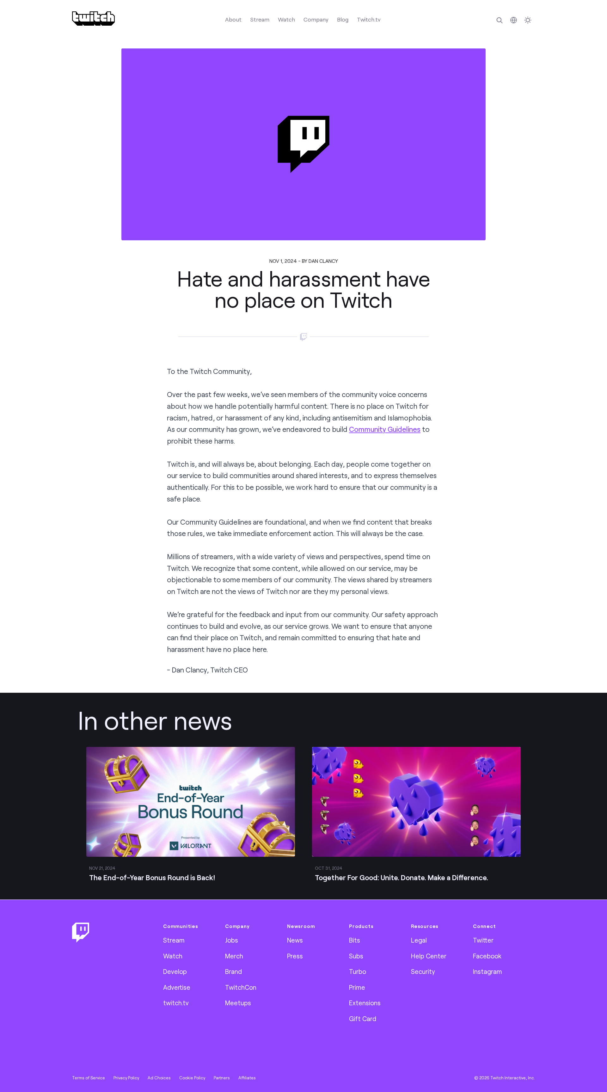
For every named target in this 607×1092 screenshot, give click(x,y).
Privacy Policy (126, 1077)
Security (423, 971)
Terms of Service (88, 1077)
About (233, 19)
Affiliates (247, 1077)
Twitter (483, 940)
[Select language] (513, 20)
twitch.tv (176, 1003)
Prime (357, 987)
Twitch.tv (369, 19)
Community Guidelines (384, 429)
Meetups (238, 1003)
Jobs (231, 940)
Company (316, 19)
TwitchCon (240, 987)
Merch (234, 956)
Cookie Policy (192, 1077)
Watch (286, 19)
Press (295, 956)
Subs (356, 956)
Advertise (176, 987)
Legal (419, 940)
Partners (222, 1077)
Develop (175, 971)
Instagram (487, 971)
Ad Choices (159, 1077)
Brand (233, 971)
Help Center (428, 956)
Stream (259, 19)
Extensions (365, 1003)
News (295, 940)
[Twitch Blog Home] (93, 18)
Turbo (357, 971)
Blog (342, 19)
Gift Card (362, 1018)
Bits (354, 940)
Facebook (487, 956)
